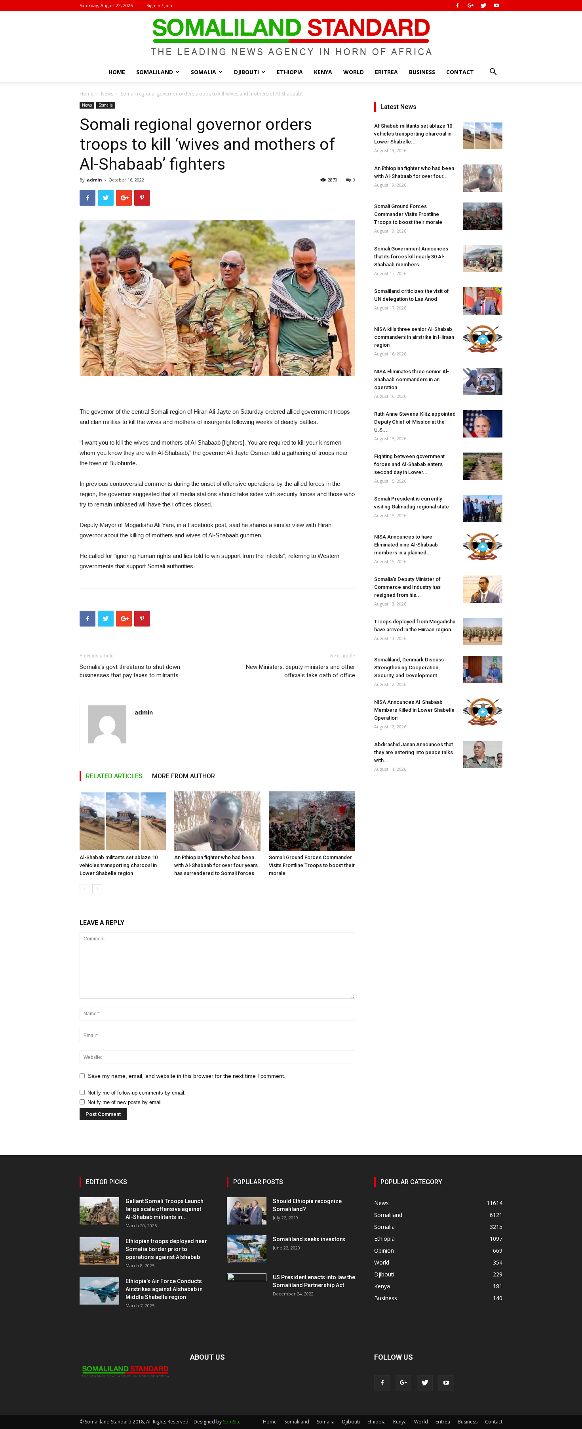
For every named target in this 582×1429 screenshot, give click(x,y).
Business (422, 72)
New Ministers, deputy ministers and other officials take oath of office (300, 671)
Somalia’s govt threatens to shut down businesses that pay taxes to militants (130, 671)
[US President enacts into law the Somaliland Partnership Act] (246, 1287)
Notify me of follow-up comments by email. (136, 1093)
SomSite (232, 1421)
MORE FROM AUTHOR (183, 776)
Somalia (203, 72)
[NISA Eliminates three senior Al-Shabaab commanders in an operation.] (482, 381)
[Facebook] (457, 5)
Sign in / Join (159, 5)
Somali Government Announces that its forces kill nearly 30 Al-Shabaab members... (411, 256)
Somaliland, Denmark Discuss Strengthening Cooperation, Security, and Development (409, 667)
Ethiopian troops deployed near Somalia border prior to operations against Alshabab (166, 1249)
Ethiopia (290, 72)
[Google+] (470, 5)
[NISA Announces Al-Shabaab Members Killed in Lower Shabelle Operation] (482, 712)
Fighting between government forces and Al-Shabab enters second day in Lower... (409, 464)
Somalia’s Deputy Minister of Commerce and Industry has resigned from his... (407, 587)
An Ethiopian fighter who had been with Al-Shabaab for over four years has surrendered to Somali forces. (216, 865)
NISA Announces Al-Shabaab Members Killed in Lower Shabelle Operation (414, 710)
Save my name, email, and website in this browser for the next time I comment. (186, 1076)
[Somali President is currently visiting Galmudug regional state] (482, 508)
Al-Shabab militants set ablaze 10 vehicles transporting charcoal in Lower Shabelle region (119, 865)
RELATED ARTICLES (114, 776)
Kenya (323, 72)
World (353, 72)
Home (116, 72)
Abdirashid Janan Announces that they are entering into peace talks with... (413, 752)
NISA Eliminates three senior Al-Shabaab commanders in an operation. (411, 379)
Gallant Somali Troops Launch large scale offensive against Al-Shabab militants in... (165, 1209)
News (107, 93)
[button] (492, 72)
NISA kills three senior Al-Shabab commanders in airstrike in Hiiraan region (414, 337)
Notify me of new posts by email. (125, 1102)
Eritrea (386, 72)
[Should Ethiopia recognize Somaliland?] (246, 1211)
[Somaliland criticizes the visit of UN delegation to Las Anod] (482, 301)
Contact (460, 72)
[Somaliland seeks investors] (246, 1249)
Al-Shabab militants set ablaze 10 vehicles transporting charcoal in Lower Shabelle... (413, 134)
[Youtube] (496, 5)
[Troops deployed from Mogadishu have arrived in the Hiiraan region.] (482, 631)
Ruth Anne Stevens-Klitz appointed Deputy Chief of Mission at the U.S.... (415, 422)
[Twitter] (483, 5)
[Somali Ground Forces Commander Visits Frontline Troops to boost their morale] (312, 821)
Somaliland (154, 72)
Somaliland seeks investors (309, 1239)
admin (94, 180)
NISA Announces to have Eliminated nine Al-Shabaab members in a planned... (406, 545)
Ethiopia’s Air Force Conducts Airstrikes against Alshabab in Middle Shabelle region (164, 1289)
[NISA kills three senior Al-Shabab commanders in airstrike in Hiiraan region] (482, 339)
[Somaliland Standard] (291, 37)
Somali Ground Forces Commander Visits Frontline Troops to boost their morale (312, 865)
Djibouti (246, 72)
